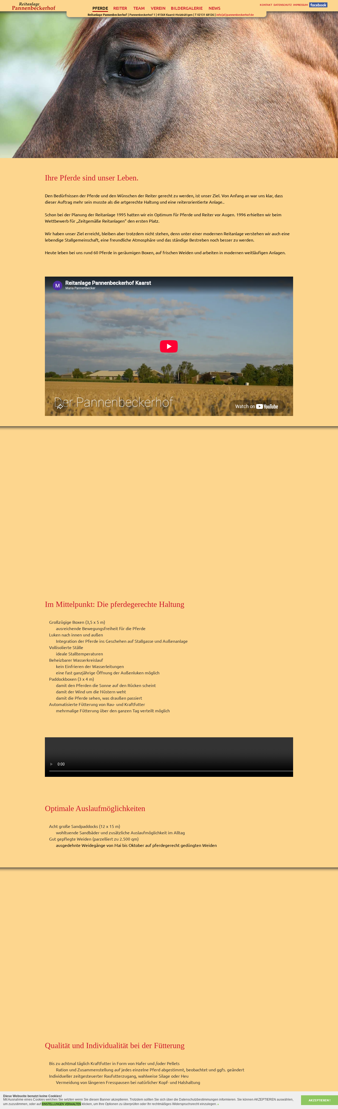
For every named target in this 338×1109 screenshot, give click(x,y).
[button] (218, 1104)
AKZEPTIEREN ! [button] (319, 1100)
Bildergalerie (187, 8)
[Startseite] (34, 6)
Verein (158, 8)
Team (139, 8)
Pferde (100, 8)
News (214, 8)
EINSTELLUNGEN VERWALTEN (61, 1104)
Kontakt (266, 5)
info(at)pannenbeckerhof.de (235, 14)
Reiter (120, 8)
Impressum (300, 5)
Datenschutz (283, 5)
